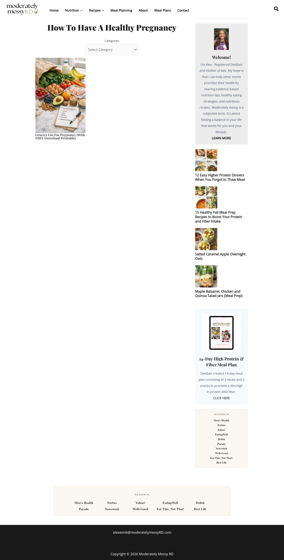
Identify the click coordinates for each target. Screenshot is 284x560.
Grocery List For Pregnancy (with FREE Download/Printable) (60, 136)
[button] (81, 10)
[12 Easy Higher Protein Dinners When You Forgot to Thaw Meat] (206, 160)
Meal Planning (121, 10)
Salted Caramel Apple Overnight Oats (220, 256)
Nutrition (72, 10)
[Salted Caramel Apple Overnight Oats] (206, 239)
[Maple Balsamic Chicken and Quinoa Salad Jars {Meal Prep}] (206, 276)
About (143, 10)
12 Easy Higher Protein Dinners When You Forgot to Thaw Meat (220, 177)
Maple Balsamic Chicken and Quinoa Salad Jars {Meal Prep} (219, 293)
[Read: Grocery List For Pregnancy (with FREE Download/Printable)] (60, 95)
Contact (183, 10)
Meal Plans (162, 10)
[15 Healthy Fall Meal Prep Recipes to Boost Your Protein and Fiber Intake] (206, 197)
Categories (112, 41)
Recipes (95, 10)
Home (54, 10)
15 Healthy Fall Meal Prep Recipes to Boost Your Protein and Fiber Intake (218, 217)
